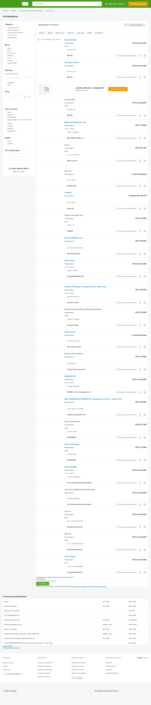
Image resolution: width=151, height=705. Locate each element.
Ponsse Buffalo (71, 40)
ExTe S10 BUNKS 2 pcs (74, 238)
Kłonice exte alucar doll (74, 215)
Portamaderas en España (11, 648)
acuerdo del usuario (99, 586)
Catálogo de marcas (43, 676)
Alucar (67, 145)
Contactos (6, 669)
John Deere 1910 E (72, 62)
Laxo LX (68, 511)
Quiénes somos (8, 663)
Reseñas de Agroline (44, 673)
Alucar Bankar (70, 556)
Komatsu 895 (70, 100)
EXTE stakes (69, 260)
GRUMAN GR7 (70, 376)
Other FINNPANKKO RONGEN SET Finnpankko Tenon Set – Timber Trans (93, 399)
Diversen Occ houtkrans (74, 353)
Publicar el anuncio (118, 89)
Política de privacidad (44, 666)
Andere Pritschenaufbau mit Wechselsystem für (83, 309)
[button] (140, 56)
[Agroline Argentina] (11, 4)
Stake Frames (70, 332)
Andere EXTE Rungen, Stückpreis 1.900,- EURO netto (85, 287)
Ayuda (5, 666)
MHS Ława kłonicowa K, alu (75, 122)
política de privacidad (79, 586)
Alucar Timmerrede (72, 421)
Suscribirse (42, 584)
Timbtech (68, 193)
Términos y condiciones (45, 663)
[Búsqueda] (34, 4)
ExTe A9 (68, 171)
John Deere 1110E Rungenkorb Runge (80, 489)
